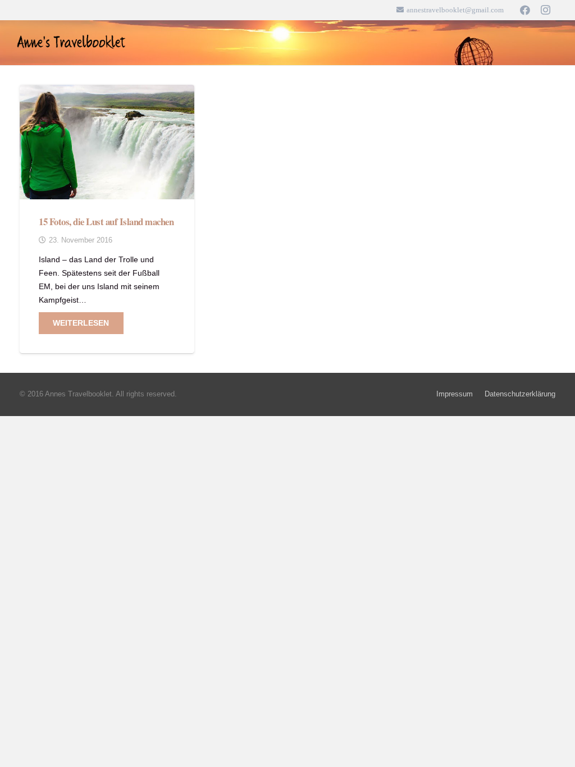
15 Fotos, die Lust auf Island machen (106, 221)
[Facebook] (525, 10)
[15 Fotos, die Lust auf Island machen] (107, 91)
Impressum (454, 394)
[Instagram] (545, 10)
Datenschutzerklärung (520, 394)
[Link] (72, 42)
